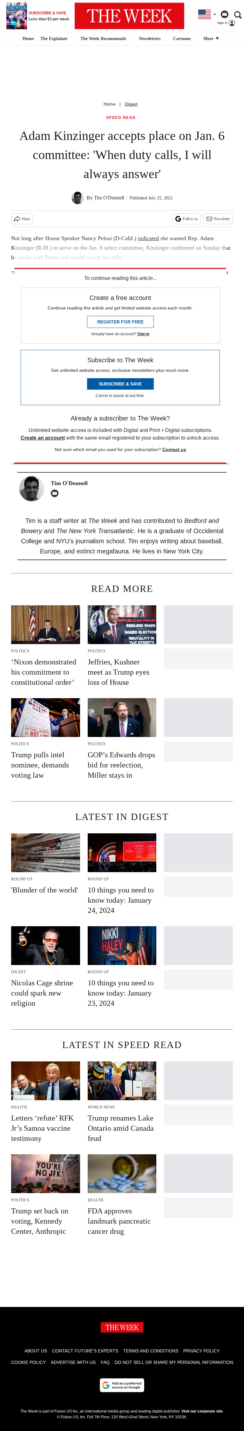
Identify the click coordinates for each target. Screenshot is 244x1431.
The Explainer (54, 38)
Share (26, 219)
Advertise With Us (73, 1362)
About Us (35, 1350)
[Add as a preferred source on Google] (122, 1385)
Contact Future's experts (85, 1350)
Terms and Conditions (150, 1350)
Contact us (174, 449)
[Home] (27, 38)
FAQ (105, 1362)
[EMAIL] (56, 493)
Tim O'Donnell (109, 197)
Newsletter (222, 219)
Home (110, 104)
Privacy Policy (201, 1350)
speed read (121, 118)
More (209, 38)
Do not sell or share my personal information (174, 1362)
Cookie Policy (28, 1362)
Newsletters (149, 38)
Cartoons (182, 38)
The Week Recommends (103, 38)
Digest (131, 104)
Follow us (190, 219)
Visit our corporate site (202, 1411)
